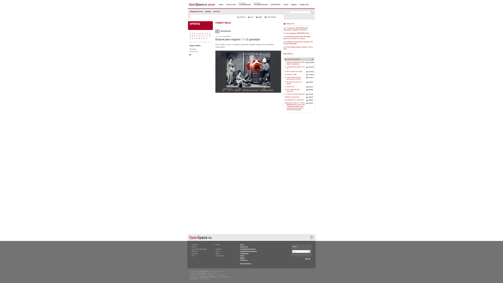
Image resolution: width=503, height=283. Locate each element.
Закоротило (290, 86)
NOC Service (194, 278)
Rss (309, 259)
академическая (261, 4)
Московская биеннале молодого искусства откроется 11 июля (297, 37)
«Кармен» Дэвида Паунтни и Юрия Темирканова (295, 63)
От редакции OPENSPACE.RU (298, 33)
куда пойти (226, 36)
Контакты (195, 253)
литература (275, 4)
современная (245, 4)
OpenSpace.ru (203, 271)
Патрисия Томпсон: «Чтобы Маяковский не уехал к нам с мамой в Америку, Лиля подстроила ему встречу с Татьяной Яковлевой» (295, 106)
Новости (290, 23)
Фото (217, 251)
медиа (294, 4)
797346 (310, 94)
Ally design (202, 273)
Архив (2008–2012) (196, 11)
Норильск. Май (291, 74)
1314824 (311, 74)
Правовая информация (199, 249)
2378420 (311, 71)
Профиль (193, 49)
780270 (310, 97)
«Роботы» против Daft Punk (295, 94)
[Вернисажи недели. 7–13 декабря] (248, 93)
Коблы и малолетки (292, 97)
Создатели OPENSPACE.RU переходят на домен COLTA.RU (295, 29)
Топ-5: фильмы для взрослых (292, 90)
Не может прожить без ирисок (293, 82)
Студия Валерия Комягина (207, 276)
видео (260, 17)
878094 (310, 82)
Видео (218, 253)
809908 (310, 90)
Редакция (195, 244)
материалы (226, 31)
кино (221, 4)
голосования (271, 17)
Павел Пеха (223, 22)
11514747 (311, 67)
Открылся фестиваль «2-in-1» (295, 67)
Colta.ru (216, 11)
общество (304, 4)
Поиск (294, 246)
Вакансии (195, 251)
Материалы (194, 51)
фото (252, 17)
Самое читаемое (293, 59)
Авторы (208, 11)
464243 (310, 103)
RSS (193, 256)
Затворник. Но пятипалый (295, 100)
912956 (310, 77)
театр (285, 4)
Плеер (218, 244)
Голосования (220, 256)
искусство (231, 4)
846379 (310, 87)
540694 (310, 100)
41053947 (311, 62)
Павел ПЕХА (195, 46)
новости (242, 17)
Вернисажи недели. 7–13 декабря (237, 39)
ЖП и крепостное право (294, 71)
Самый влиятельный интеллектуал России (293, 78)
